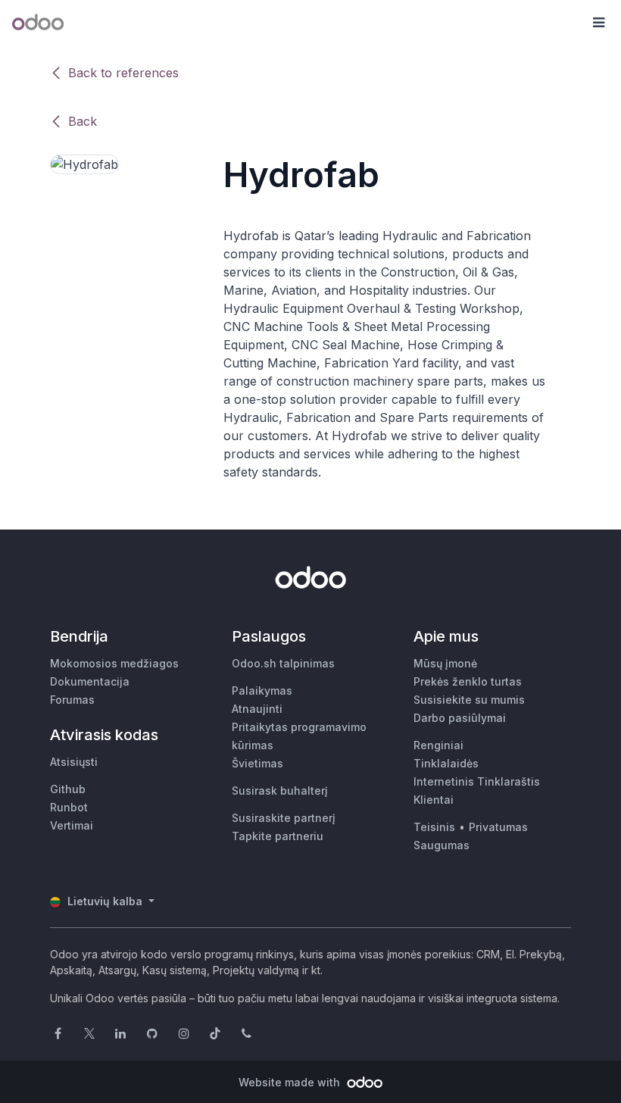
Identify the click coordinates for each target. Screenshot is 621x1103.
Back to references (123, 72)
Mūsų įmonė (445, 663)
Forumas (72, 699)
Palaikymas (262, 690)
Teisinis (434, 826)
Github (68, 789)
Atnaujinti (257, 708)
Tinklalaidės (446, 763)
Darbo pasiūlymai (459, 717)
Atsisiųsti (74, 761)
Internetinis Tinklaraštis (476, 781)
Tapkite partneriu (277, 836)
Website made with (291, 1082)
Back (82, 121)
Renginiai (438, 745)
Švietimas (257, 763)
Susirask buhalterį (280, 790)
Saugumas (441, 845)
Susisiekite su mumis (469, 699)
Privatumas (498, 826)
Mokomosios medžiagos (114, 663)
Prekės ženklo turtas (467, 681)
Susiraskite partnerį (283, 817)
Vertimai (71, 825)
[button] (598, 22)
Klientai (433, 799)
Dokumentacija (90, 681)
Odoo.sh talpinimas (283, 663)
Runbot (69, 807)
